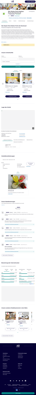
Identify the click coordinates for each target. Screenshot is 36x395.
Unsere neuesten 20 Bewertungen (8, 255)
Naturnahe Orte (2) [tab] (29, 139)
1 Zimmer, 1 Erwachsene (6, 61)
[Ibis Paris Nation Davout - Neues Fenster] (10, 316)
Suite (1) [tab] (20, 70)
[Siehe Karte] (18, 120)
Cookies (29, 384)
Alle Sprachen (4, 368)
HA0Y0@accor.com (22, 136)
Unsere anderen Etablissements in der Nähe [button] (14, 308)
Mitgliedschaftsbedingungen (16, 384)
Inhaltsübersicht (5, 366)
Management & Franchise (6, 356)
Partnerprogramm (5, 360)
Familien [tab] (11, 270)
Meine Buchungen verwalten (6, 373)
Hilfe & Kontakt (5, 374)
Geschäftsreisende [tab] (22, 270)
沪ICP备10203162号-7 (21, 387)
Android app (19, 368)
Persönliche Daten (24, 384)
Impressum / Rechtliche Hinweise (12, 385)
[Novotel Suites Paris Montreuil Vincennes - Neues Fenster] (23, 316)
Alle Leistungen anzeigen (30, 164)
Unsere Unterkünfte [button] (7, 52)
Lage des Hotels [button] (6, 107)
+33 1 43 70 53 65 (22, 133)
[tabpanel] (18, 86)
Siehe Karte (8, 324)
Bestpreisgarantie (32, 11)
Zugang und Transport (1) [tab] (8, 139)
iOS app (19, 366)
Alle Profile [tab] (6, 270)
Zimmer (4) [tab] (15, 70)
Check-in (3, 56)
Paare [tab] (16, 270)
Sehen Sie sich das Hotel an (10, 329)
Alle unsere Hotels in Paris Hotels (8, 335)
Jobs (3, 357)
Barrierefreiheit (28, 166)
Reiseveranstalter (20, 357)
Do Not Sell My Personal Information (24, 385)
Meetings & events (20, 356)
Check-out (21, 56)
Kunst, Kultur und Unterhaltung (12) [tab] (19, 139)
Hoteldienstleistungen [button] (8, 156)
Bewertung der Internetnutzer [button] (10, 263)
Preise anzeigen (18, 393)
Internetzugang (5, 365)
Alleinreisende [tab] (29, 270)
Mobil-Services (20, 365)
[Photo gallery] (18, 6)
